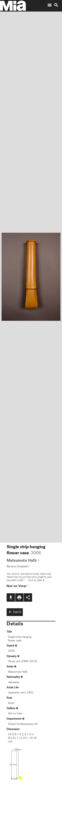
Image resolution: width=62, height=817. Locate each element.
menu (49, 5)
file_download (10, 597)
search (56, 5)
